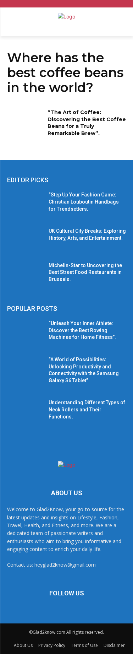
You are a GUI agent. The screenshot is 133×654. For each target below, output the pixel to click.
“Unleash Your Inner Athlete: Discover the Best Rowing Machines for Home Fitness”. (82, 330)
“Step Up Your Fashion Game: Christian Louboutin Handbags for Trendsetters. (84, 201)
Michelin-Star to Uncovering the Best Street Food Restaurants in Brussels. (85, 272)
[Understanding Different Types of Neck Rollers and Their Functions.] (25, 411)
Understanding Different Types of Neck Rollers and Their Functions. (87, 409)
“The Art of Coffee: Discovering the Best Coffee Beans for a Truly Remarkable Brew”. (87, 122)
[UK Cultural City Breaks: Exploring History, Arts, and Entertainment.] (25, 240)
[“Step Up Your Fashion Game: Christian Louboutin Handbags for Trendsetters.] (25, 203)
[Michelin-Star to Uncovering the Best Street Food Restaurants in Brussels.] (25, 274)
